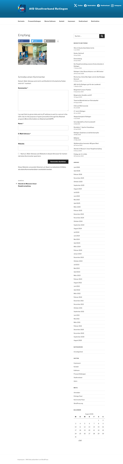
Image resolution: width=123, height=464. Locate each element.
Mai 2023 (77, 268)
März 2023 (77, 275)
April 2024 (77, 243)
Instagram (117, 5)
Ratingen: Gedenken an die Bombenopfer (86, 132)
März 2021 (77, 322)
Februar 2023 (78, 279)
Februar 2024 (78, 250)
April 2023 (77, 272)
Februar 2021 (78, 326)
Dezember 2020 (79, 329)
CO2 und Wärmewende (81, 106)
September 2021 (79, 311)
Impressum (71, 21)
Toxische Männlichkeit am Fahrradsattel (86, 100)
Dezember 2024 (79, 214)
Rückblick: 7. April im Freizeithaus (84, 127)
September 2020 (79, 337)
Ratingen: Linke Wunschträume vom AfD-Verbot (88, 71)
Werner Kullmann (50, 21)
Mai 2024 (77, 239)
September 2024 (79, 225)
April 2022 (77, 290)
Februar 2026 (78, 174)
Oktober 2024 (78, 221)
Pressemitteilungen (34, 21)
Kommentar (23, 88)
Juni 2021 (77, 315)
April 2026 (77, 171)
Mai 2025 (77, 199)
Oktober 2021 (78, 308)
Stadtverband (105, 5)
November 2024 (79, 217)
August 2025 (78, 189)
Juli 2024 (76, 232)
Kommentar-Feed (79, 399)
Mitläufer (76, 138)
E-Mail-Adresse (24, 134)
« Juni (80, 440)
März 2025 (77, 207)
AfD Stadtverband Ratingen (48, 8)
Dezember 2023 (79, 257)
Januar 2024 (77, 254)
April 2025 (77, 203)
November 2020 (79, 333)
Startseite (21, 21)
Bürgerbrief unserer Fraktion (82, 90)
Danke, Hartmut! (79, 53)
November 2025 (79, 178)
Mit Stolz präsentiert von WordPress (37, 459)
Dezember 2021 (79, 300)
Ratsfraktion (91, 5)
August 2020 (78, 340)
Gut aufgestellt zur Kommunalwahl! (84, 122)
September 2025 (79, 185)
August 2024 (78, 228)
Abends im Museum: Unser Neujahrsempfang (88, 148)
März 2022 (77, 293)
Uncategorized (78, 352)
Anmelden (77, 392)
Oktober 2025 (78, 181)
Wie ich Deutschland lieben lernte (84, 48)
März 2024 (77, 246)
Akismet (62, 117)
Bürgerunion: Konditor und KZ (83, 95)
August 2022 (78, 282)
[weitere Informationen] (58, 41)
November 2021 (79, 304)
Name (20, 123)
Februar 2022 (78, 297)
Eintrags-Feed (78, 396)
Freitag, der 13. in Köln (80, 154)
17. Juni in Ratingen (79, 111)
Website (21, 144)
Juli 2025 (76, 192)
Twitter (80, 5)
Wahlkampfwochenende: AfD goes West (86, 143)
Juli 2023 (76, 264)
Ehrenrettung (78, 58)
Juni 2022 (77, 286)
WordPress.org (78, 403)
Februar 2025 (78, 210)
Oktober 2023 (78, 261)
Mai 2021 (76, 319)
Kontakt (61, 21)
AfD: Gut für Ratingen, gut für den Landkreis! (87, 84)
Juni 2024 (77, 236)
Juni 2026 (77, 167)
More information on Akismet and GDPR (39, 119)
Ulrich (75, 381)
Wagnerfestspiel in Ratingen (82, 116)
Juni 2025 (77, 196)
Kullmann (77, 370)
